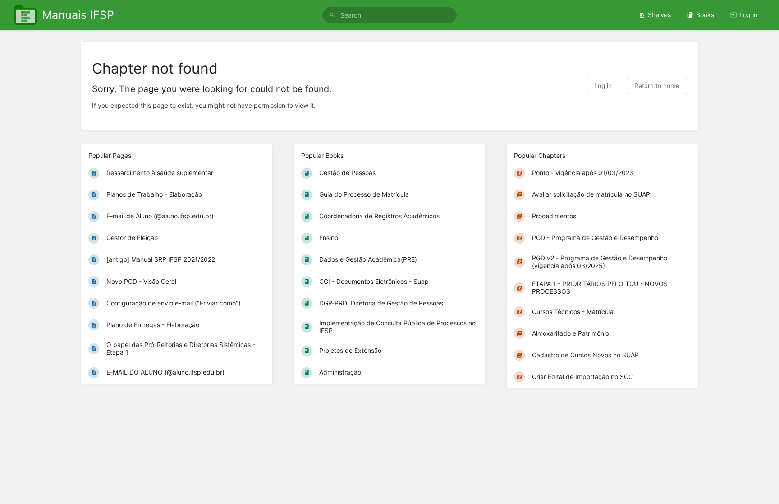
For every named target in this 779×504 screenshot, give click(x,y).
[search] (389, 15)
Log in (748, 14)
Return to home (656, 85)
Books (705, 14)
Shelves (659, 14)
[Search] (332, 15)
